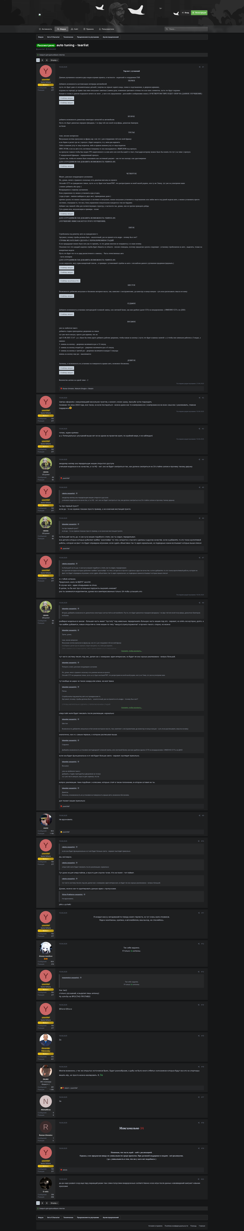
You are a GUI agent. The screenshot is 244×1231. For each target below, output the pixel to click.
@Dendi (62, 1009)
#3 (203, 429)
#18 (202, 1123)
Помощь (193, 1226)
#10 (202, 841)
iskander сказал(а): (69, 524)
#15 (202, 1036)
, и (78, 388)
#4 (203, 459)
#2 (203, 398)
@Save (69, 1009)
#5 (203, 487)
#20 (202, 1179)
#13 (202, 972)
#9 (203, 815)
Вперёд (53, 60)
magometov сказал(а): (70, 978)
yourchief (41, 49)
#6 (203, 518)
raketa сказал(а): (68, 493)
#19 (202, 1148)
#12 (202, 944)
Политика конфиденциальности (176, 1226)
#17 (202, 1097)
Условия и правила (155, 1226)
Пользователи (108, 29)
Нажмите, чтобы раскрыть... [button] (131, 651)
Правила (90, 29)
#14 (202, 1005)
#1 (203, 67)
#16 (202, 1067)
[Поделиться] (199, 67)
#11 (202, 913)
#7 (203, 558)
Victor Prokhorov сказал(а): (72, 894)
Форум (63, 29)
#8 (203, 603)
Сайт (76, 29)
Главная (202, 1226)
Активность (47, 29)
